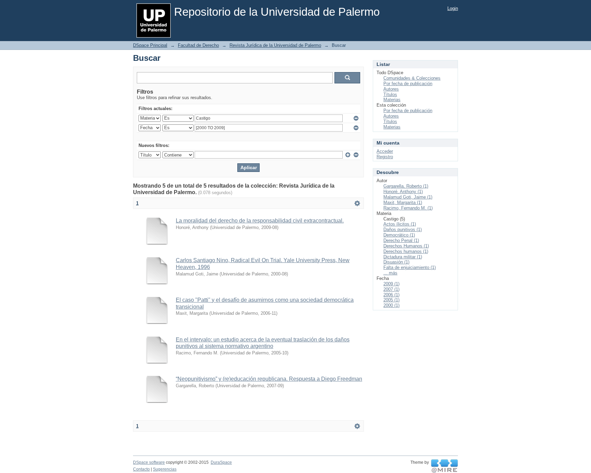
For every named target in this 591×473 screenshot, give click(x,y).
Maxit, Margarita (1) (402, 202)
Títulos (390, 94)
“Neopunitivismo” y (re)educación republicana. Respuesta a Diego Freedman (269, 379)
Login (452, 8)
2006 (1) (391, 294)
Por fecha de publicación (407, 83)
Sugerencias (164, 469)
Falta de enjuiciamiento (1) (409, 267)
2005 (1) (391, 299)
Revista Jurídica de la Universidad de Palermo (275, 45)
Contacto (141, 469)
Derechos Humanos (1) (406, 245)
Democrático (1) (399, 235)
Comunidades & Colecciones (412, 78)
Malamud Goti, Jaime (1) (407, 197)
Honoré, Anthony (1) (403, 191)
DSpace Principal (150, 45)
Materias (391, 99)
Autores (391, 89)
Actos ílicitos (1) (399, 224)
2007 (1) (391, 289)
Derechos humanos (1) (405, 251)
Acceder (385, 151)
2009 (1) (391, 283)
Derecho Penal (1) (401, 240)
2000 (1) (391, 305)
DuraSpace (221, 462)
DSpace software (149, 462)
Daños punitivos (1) (402, 229)
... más (390, 272)
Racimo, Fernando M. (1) (408, 208)
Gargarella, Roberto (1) (405, 186)
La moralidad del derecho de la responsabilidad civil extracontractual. (260, 221)
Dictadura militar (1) (402, 256)
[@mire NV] (444, 466)
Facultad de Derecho (198, 45)
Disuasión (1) (396, 262)
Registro (385, 156)
